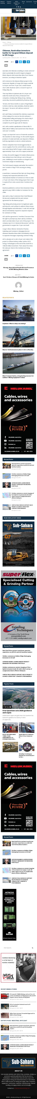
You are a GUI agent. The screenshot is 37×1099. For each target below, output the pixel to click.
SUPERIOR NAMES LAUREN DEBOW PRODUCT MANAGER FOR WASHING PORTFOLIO (21, 484)
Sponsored (29, 1)
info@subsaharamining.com (22, 1088)
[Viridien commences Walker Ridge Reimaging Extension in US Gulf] (7, 476)
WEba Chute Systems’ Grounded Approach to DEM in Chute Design (22, 1014)
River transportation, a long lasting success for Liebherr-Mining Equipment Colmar (18, 376)
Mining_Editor (7, 57)
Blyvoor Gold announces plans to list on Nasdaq (18, 350)
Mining (4, 48)
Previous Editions (9, 2)
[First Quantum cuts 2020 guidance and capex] (18, 698)
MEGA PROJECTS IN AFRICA (17, 3)
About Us (23, 2)
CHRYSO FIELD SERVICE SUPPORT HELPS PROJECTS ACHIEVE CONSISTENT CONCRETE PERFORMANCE (22, 506)
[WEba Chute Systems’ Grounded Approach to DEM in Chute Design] (5, 1015)
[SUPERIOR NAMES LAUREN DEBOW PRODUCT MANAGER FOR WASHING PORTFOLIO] (7, 485)
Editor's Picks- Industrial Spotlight (14, 1020)
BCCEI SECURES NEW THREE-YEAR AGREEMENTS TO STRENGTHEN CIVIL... (9, 737)
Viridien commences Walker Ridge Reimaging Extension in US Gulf (21, 475)
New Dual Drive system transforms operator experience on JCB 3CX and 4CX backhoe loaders (23, 465)
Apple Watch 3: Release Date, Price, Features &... (26, 736)
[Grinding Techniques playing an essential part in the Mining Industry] (26, 747)
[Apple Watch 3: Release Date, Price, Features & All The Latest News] (26, 727)
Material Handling (2, 2)
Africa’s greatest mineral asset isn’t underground (20, 1005)
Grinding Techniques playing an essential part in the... (26, 755)
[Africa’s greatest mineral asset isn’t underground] (5, 1006)
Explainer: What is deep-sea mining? (14, 323)
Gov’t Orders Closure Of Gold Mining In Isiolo (18, 277)
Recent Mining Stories (9, 989)
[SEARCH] (32, 948)
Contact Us (35, 2)
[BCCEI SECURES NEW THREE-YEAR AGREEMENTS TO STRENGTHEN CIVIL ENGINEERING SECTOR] (10, 727)
